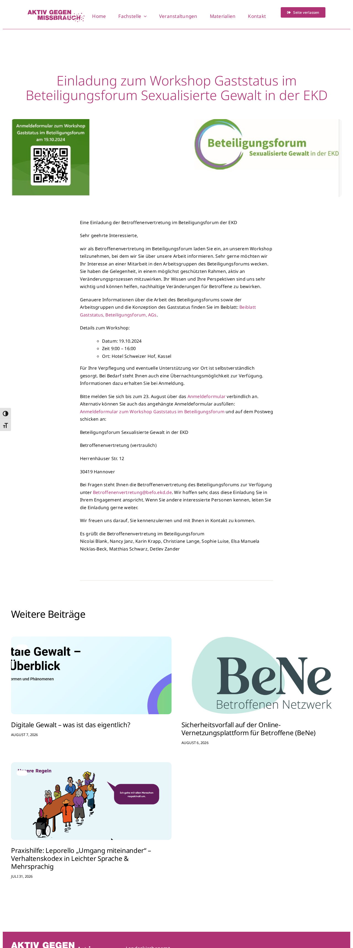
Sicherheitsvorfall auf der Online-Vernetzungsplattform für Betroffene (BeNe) (248, 728)
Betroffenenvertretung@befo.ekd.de (132, 492)
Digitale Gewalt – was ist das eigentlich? (70, 724)
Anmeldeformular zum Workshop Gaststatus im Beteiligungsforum (152, 412)
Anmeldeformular (207, 396)
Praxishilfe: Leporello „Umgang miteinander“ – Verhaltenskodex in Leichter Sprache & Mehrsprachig (81, 858)
